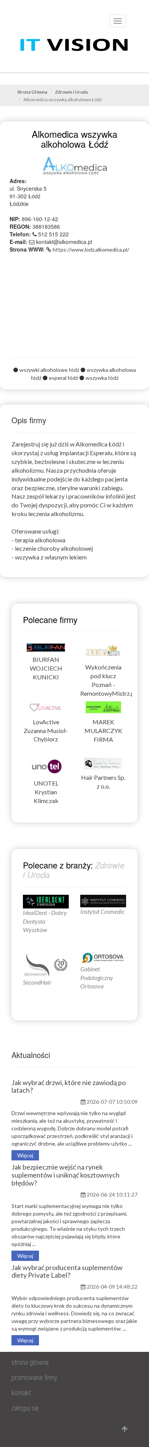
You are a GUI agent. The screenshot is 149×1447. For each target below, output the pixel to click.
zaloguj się (25, 1408)
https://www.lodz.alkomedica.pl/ (91, 249)
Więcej (25, 1155)
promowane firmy (34, 1378)
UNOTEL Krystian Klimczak (46, 791)
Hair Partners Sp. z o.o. (103, 782)
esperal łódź (63, 377)
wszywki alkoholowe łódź (49, 370)
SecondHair (37, 982)
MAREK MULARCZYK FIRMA (103, 730)
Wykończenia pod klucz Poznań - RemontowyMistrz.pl (103, 680)
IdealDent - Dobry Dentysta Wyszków (45, 921)
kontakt (21, 1393)
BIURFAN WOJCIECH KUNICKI (46, 668)
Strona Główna (32, 92)
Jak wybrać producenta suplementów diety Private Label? (67, 1271)
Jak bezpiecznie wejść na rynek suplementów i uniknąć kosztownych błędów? (65, 1175)
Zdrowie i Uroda (71, 92)
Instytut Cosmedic (102, 911)
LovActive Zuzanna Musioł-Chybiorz (46, 730)
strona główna (30, 1362)
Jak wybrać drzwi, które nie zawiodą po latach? (68, 1086)
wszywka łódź (102, 377)
